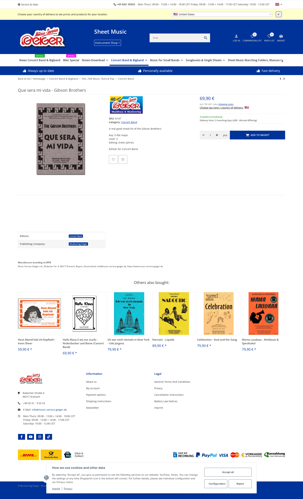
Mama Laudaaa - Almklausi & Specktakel (260, 341)
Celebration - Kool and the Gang (217, 339)
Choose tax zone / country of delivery (222, 107)
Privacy (68, 488)
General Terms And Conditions (172, 381)
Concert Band (129, 122)
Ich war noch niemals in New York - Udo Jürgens (128, 341)
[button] (29, 4)
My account (93, 388)
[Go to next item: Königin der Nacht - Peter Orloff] (280, 78)
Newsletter (92, 407)
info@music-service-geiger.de (49, 409)
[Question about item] (123, 159)
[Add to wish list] (113, 159)
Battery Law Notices (165, 401)
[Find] (205, 38)
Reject (240, 483)
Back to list (24, 78)
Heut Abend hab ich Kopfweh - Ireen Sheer (37, 341)
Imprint (56, 488)
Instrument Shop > (107, 43)
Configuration (217, 483)
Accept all (228, 472)
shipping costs (225, 104)
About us (91, 381)
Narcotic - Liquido (163, 339)
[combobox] (222, 14)
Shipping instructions (98, 401)
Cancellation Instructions (169, 394)
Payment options (96, 394)
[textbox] (222, 14)
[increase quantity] (217, 135)
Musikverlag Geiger (78, 244)
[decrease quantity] (203, 135)
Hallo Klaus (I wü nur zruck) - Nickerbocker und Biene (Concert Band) (83, 343)
